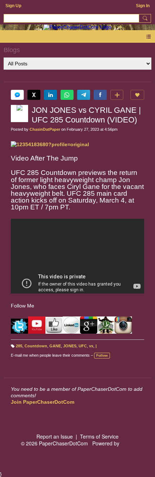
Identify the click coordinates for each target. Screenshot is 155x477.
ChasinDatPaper (45, 129)
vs (91, 346)
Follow (102, 355)
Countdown (36, 346)
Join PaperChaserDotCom (42, 402)
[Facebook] (100, 95)
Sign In (143, 5)
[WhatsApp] (67, 95)
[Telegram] (83, 95)
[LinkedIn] (50, 95)
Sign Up (13, 5)
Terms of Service (99, 436)
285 (19, 346)
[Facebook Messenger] (17, 95)
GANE (55, 346)
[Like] (137, 95)
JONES (69, 346)
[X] (33, 95)
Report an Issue (54, 436)
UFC (83, 346)
